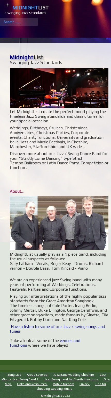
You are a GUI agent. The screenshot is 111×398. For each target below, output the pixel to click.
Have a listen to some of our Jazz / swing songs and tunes (57, 329)
